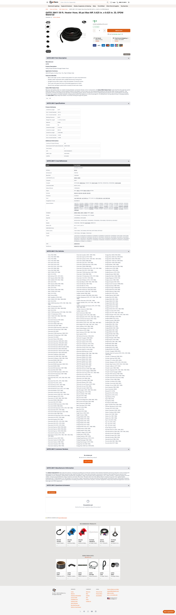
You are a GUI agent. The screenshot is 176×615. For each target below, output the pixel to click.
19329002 (91, 208)
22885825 (101, 207)
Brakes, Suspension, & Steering (82, 6)
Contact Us (88, 601)
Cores (72, 591)
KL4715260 (87, 223)
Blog (87, 593)
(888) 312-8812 (110, 593)
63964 (78, 178)
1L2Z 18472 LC (84, 198)
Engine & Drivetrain (66, 6)
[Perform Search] (107, 2)
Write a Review (56, 17)
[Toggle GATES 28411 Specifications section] (128, 103)
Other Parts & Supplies (112, 6)
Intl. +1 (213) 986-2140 (112, 595)
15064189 (81, 204)
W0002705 (76, 246)
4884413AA (82, 183)
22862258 (91, 207)
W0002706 (81, 246)
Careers (88, 595)
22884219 (96, 207)
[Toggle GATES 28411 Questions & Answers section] (128, 485)
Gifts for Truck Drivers (76, 607)
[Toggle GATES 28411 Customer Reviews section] (128, 449)
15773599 (121, 208)
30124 (75, 170)
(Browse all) (88, 557)
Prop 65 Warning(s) (62, 517)
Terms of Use (99, 591)
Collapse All (127, 54)
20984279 (121, 206)
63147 (92, 212)
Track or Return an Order (113, 589)
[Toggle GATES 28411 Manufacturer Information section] (128, 468)
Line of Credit (74, 597)
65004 (75, 178)
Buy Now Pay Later (75, 605)
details (116, 41)
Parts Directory (74, 603)
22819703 (76, 207)
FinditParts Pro (74, 599)
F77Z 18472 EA (99, 198)
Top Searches (124, 6)
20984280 (126, 206)
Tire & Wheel (101, 6)
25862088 (76, 210)
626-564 (80, 193)
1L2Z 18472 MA (106, 198)
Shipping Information (76, 595)
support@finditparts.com (113, 591)
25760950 (116, 207)
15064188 (76, 204)
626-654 (88, 193)
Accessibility (99, 595)
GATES (47, 64)
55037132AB (94, 183)
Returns (73, 593)
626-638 (84, 193)
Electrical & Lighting (53, 6)
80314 (85, 190)
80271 (78, 190)
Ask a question (51, 492)
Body (94, 6)
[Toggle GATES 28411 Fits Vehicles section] (128, 251)
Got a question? (169, 612)
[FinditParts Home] (54, 2)
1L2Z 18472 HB (77, 198)
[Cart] (128, 2)
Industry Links (74, 601)
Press (87, 599)
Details (97, 41)
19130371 (106, 206)
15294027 (116, 208)
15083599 (86, 204)
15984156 (96, 206)
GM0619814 (77, 243)
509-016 (76, 193)
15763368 (81, 206)
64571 (82, 212)
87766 (88, 190)
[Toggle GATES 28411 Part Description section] (128, 58)
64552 (78, 212)
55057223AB (118, 183)
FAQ (87, 597)
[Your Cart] (128, 2)
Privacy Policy (99, 593)
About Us (88, 591)
